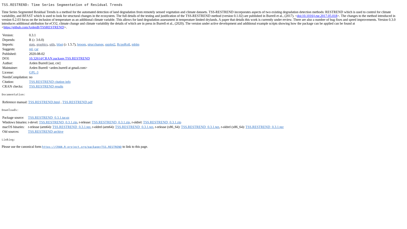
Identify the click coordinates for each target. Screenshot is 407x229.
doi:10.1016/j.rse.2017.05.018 (317, 16)
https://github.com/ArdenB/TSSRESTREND (34, 27)
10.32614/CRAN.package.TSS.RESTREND (59, 58)
